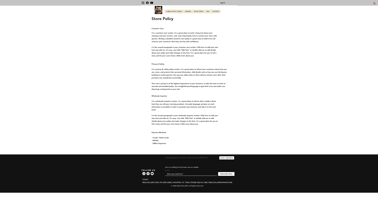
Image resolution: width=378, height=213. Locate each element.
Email (167, 170)
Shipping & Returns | (173, 158)
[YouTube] (152, 173)
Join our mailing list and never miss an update (181, 167)
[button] (374, 3)
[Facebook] (147, 2)
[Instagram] (143, 2)
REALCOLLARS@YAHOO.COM (220, 182)
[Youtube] (151, 2)
